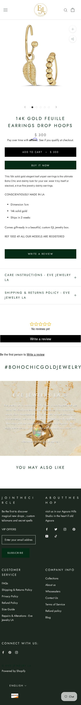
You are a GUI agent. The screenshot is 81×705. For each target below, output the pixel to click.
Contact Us (51, 598)
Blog (48, 617)
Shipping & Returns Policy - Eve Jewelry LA (37, 295)
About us (50, 585)
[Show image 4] (45, 107)
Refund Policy (10, 603)
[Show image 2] (36, 107)
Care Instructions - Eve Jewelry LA (38, 277)
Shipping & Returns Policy (17, 590)
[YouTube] (46, 536)
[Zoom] (72, 29)
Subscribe (15, 553)
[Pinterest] (74, 529)
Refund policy (53, 611)
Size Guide (8, 609)
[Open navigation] (5, 9)
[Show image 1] (32, 107)
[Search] (65, 9)
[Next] (56, 107)
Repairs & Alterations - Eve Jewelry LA (17, 618)
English (16, 685)
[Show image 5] (49, 107)
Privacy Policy (10, 596)
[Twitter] (55, 529)
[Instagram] (65, 529)
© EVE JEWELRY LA (17, 666)
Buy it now (40, 165)
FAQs (5, 583)
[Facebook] (46, 529)
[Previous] (25, 107)
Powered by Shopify (13, 671)
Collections (51, 578)
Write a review (40, 254)
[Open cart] (72, 10)
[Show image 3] (40, 107)
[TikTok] (55, 536)
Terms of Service (55, 604)
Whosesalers (52, 591)
